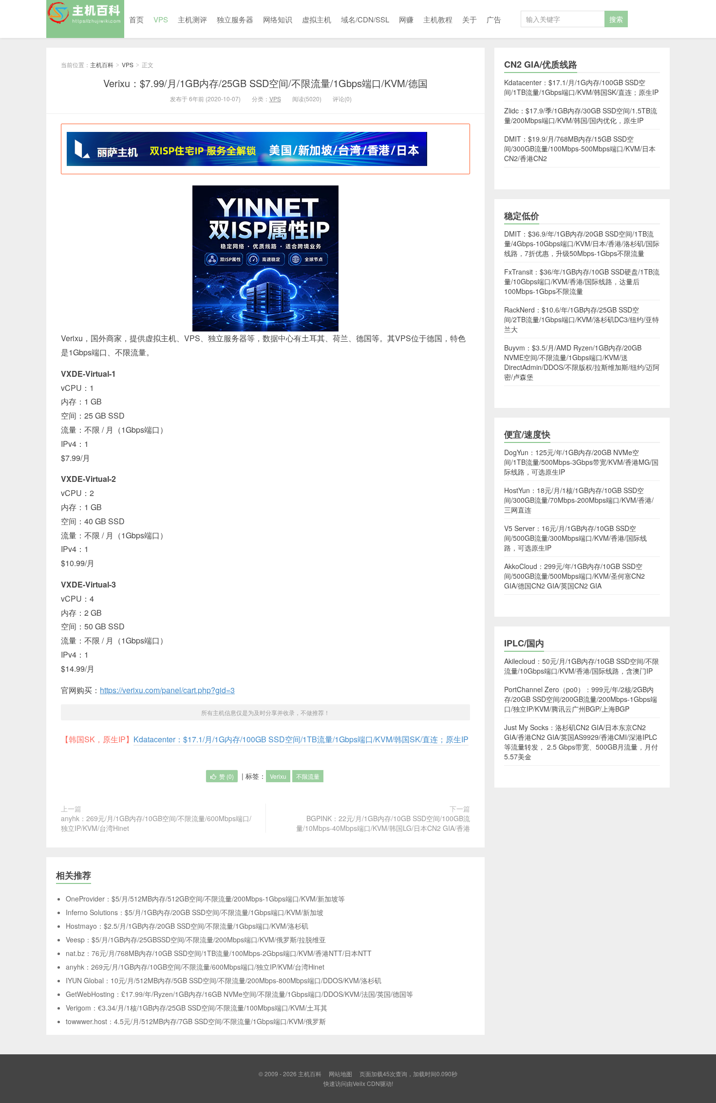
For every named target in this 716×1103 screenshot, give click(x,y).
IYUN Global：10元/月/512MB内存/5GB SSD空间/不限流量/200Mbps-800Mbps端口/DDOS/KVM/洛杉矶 (223, 980)
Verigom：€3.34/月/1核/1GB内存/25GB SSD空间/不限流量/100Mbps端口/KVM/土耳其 (196, 1007)
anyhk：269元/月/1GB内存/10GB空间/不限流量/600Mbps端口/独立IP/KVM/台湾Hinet (156, 823)
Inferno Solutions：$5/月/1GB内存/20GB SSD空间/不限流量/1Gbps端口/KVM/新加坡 (194, 912)
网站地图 (340, 1073)
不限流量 (308, 776)
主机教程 (437, 19)
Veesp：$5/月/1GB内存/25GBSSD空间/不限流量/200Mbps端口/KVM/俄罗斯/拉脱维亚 (196, 939)
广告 (494, 19)
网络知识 (277, 19)
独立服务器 (235, 19)
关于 (469, 19)
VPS (160, 19)
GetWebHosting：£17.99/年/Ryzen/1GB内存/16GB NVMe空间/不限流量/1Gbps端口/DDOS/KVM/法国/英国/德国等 (239, 994)
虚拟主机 (316, 19)
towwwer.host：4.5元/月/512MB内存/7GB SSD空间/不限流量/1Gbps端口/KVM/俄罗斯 (196, 1021)
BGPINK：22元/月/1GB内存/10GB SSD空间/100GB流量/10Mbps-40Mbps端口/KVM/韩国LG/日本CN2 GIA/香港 (383, 823)
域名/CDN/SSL (365, 19)
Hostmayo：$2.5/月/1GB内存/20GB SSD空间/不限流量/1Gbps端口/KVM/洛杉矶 (187, 926)
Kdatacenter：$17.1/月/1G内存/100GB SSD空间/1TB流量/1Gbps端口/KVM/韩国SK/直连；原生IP (301, 739)
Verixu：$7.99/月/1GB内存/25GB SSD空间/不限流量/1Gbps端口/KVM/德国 (265, 83)
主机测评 (192, 19)
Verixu (278, 776)
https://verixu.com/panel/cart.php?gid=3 (167, 690)
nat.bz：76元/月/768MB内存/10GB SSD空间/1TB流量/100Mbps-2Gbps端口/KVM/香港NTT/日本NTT (219, 953)
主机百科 (85, 19)
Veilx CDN (366, 1083)
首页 (136, 19)
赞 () (226, 776)
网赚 (406, 19)
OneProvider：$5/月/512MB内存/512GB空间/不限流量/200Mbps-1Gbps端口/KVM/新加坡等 (205, 898)
